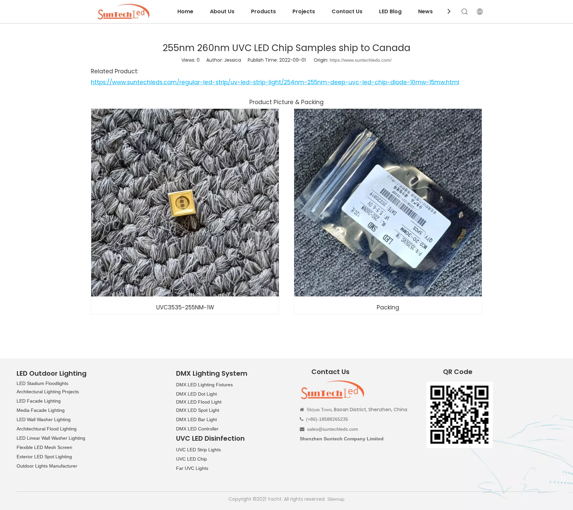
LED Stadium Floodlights (42, 383)
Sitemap (336, 499)
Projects (303, 11)
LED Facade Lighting (39, 401)
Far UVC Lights (192, 468)
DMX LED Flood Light (199, 402)
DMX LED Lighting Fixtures (204, 384)
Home (185, 11)
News (425, 11)
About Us (222, 11)
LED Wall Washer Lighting (44, 419)
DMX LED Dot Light (196, 394)
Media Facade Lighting (41, 410)
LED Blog (390, 11)
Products (263, 11)
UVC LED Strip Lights (198, 449)
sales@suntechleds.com (332, 429)
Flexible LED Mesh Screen (44, 447)
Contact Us (347, 11)
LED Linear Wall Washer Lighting (51, 438)
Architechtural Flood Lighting (47, 428)
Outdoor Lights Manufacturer (47, 466)
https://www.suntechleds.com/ (361, 60)
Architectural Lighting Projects (48, 391)
